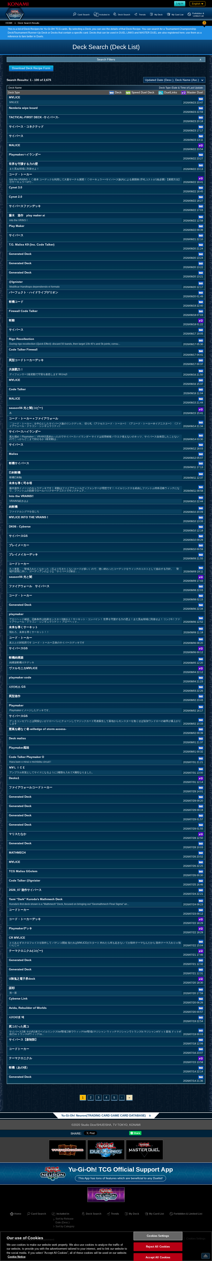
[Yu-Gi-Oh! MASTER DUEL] (144, 1150)
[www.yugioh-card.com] (67, 1150)
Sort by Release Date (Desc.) (64, 1220)
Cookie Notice (16, 1256)
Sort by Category (64, 1226)
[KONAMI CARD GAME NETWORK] (106, 1194)
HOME (9, 23)
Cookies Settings (158, 1236)
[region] (106, 1246)
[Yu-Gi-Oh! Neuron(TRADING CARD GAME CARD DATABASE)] (15, 13)
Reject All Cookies (158, 1246)
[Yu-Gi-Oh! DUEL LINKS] (106, 1150)
